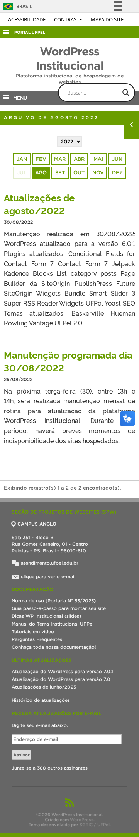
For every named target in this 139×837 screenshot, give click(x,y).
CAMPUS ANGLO (36, 523)
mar (60, 159)
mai (98, 159)
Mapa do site (107, 19)
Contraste (68, 19)
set (60, 172)
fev (41, 159)
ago (41, 172)
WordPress (81, 819)
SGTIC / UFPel (95, 824)
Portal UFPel (29, 32)
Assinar (21, 754)
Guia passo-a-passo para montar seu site (59, 608)
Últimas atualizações (42, 660)
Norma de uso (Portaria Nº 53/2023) (54, 600)
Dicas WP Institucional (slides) (46, 616)
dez (117, 172)
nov (98, 172)
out (79, 172)
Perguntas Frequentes (37, 639)
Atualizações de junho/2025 (44, 686)
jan (22, 159)
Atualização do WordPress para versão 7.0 (61, 679)
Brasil (16, 6)
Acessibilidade (27, 19)
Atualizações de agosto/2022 (39, 204)
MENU (18, 97)
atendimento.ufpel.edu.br (48, 562)
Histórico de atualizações (41, 700)
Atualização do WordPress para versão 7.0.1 (62, 671)
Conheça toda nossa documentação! (54, 647)
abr (79, 159)
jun (117, 159)
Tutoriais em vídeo (33, 631)
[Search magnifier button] (125, 92)
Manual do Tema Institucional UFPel (52, 623)
